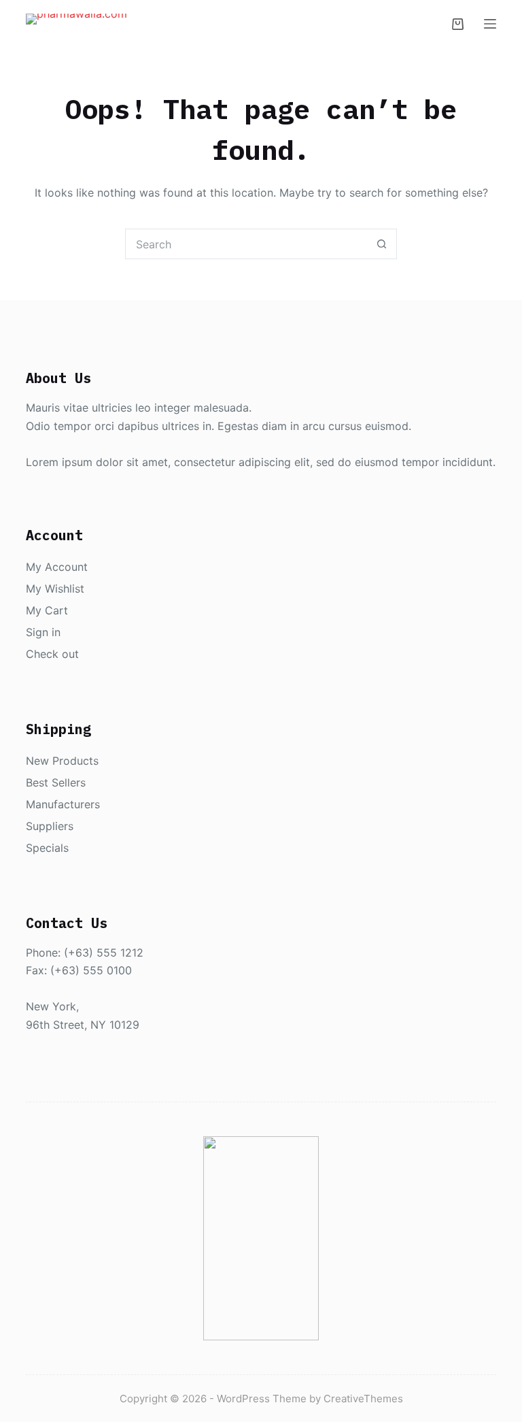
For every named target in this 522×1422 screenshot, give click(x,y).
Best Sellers (56, 782)
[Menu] (490, 24)
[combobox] (246, 244)
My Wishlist (55, 588)
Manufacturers (63, 804)
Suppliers (49, 826)
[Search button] (381, 244)
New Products (62, 760)
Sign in (43, 632)
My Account (57, 567)
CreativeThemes (363, 1398)
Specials (47, 848)
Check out (52, 654)
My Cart (47, 610)
